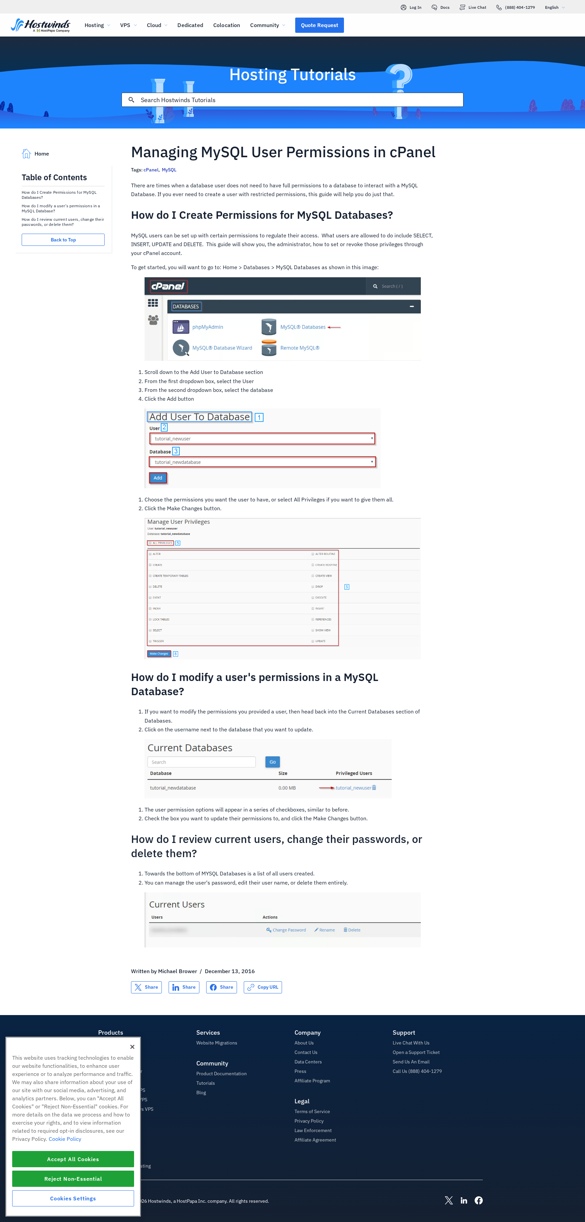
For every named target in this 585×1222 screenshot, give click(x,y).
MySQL (169, 170)
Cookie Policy (65, 1138)
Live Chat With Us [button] (411, 1043)
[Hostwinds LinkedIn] (460, 1201)
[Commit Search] (131, 100)
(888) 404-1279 (520, 7)
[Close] (132, 1046)
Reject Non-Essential (73, 1178)
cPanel (151, 170)
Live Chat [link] (477, 7)
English (552, 7)
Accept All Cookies (73, 1159)
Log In (415, 7)
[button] (319, 25)
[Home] (40, 25)
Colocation (226, 25)
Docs (445, 7)
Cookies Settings (73, 1198)
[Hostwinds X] (445, 1201)
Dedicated (190, 25)
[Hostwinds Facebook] (475, 1201)
